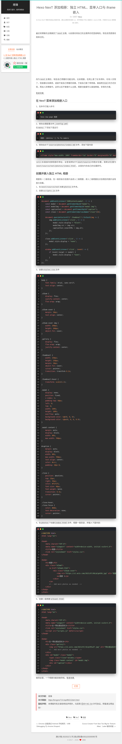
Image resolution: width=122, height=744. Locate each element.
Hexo (70, 717)
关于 (8, 22)
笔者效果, (40, 93)
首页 (8, 18)
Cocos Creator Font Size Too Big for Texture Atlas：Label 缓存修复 (98, 725)
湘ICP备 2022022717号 (65, 737)
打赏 (76, 686)
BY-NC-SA (88, 704)
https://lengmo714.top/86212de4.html (63, 700)
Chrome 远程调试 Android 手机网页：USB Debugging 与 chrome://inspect (53, 725)
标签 (8, 27)
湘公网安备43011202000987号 (85, 737)
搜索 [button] (8, 40)
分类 (8, 31)
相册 (84, 717)
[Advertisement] (76, 58)
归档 (8, 35)
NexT (77, 717)
